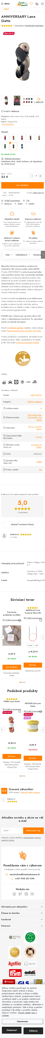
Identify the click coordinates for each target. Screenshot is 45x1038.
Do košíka (22, 185)
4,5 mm (39, 437)
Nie (40, 469)
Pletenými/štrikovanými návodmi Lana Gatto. (24, 331)
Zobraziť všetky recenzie (30, 792)
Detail (33, 665)
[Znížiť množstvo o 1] (32, 176)
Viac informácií (8, 124)
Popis (8, 254)
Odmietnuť (11, 1030)
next (43, 637)
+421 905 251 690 (24, 878)
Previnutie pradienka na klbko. (27, 342)
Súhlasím (33, 1030)
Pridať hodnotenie (22, 524)
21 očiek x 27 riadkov (36, 446)
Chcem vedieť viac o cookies (19, 1014)
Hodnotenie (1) (21, 254)
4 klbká (39, 462)
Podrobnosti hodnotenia (34, 25)
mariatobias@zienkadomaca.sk (25, 874)
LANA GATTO (38, 193)
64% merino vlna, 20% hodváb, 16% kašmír (35, 417)
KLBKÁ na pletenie (35, 401)
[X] (20, 893)
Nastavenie (22, 1021)
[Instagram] (26, 893)
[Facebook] (14, 893)
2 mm (30, 645)
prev (2, 637)
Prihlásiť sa (33, 830)
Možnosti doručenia (12, 158)
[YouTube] (32, 893)
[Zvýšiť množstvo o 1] (40, 176)
